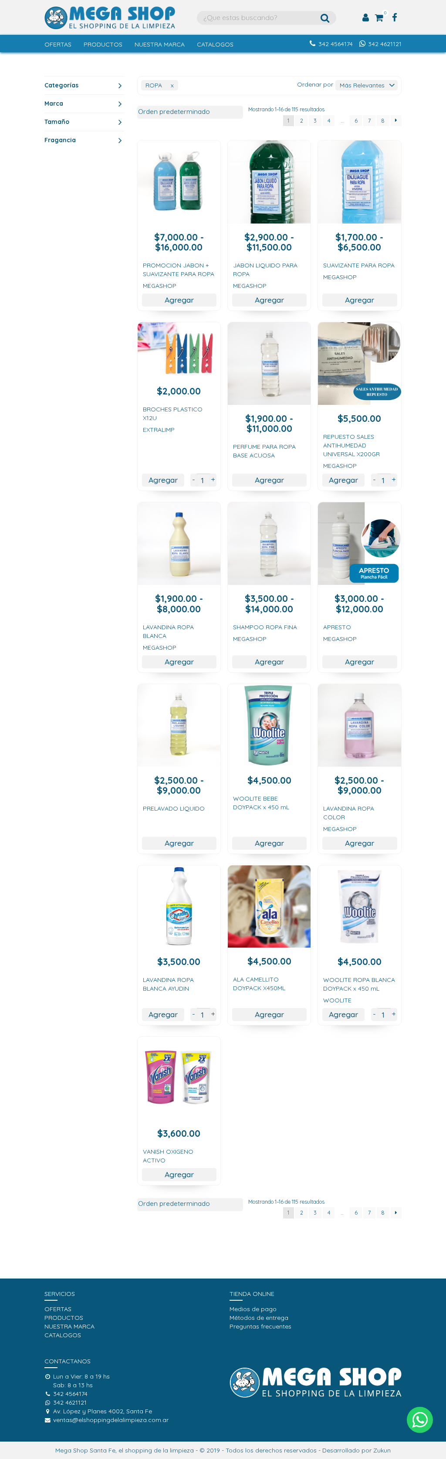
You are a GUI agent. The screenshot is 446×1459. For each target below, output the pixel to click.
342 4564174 (335, 44)
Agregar (179, 299)
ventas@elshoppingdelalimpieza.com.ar (111, 1420)
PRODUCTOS (103, 44)
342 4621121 (385, 44)
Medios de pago (253, 1309)
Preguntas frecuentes (260, 1326)
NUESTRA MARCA (160, 44)
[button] (420, 1420)
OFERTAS (57, 44)
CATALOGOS (215, 44)
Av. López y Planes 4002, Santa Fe (102, 1411)
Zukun (382, 1450)
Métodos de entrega (259, 1318)
